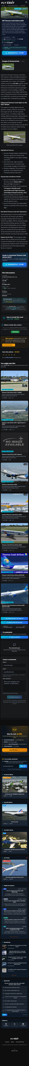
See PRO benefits (7, 345)
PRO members (9, 302)
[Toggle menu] (26, 2)
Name (5, 662)
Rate (14, 37)
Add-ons (3, 5)
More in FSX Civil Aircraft (15, 622)
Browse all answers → (14, 936)
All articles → (14, 975)
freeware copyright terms (13, 308)
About (12, 1042)
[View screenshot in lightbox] (25, 16)
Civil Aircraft (23, 5)
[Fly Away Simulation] (12, 2)
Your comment (7, 678)
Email (4, 669)
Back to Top (14, 1050)
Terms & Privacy (20, 1042)
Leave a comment (15, 637)
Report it (14, 309)
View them (15, 332)
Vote (4, 1014)
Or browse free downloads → (14, 753)
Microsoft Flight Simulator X (13, 5)
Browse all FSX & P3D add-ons (15, 618)
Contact (7, 1042)
